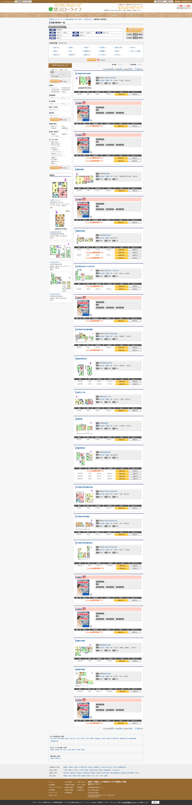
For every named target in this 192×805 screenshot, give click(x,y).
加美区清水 (114, 547)
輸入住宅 (54, 148)
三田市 (87, 738)
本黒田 (72, 55)
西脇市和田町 (80, 231)
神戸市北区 (53, 738)
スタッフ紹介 (81, 784)
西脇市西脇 (80, 169)
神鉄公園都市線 (114, 773)
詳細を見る (121, 94)
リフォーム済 (56, 146)
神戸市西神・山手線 (133, 773)
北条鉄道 (79, 773)
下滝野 (65, 770)
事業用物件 (69, 792)
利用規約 (52, 790)
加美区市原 (114, 491)
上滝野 (81, 770)
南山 (76, 770)
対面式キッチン (56, 154)
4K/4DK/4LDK (55, 92)
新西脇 (103, 51)
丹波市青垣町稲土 (55, 294)
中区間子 (113, 78)
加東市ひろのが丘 (55, 200)
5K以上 (64, 92)
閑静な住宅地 (56, 144)
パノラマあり (55, 136)
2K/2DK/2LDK (55, 90)
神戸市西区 (61, 738)
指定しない (54, 70)
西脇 (108, 173)
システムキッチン (57, 152)
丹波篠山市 (98, 738)
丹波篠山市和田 (54, 262)
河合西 (103, 47)
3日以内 (53, 128)
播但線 (93, 773)
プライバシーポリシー (56, 787)
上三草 (109, 396)
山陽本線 (98, 773)
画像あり (53, 134)
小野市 (82, 738)
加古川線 (101, 80)
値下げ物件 (55, 76)
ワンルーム (54, 88)
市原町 (109, 673)
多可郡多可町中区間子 (83, 73)
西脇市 (87, 51)
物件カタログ (53, 795)
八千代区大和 (115, 270)
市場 (86, 47)
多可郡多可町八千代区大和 (85, 266)
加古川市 (72, 738)
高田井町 (109, 363)
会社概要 (52, 784)
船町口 (87, 55)
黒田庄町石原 (93, 770)
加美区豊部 (114, 333)
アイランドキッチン (58, 155)
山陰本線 (123, 773)
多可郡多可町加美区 (83, 516)
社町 (133, 47)
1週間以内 (65, 128)
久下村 (103, 55)
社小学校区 (69, 782)
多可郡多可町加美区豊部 (84, 329)
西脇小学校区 (69, 787)
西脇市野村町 (80, 448)
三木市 (78, 738)
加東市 (105, 396)
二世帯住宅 (55, 150)
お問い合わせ (81, 782)
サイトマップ (53, 792)
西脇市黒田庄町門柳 (55, 232)
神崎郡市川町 (124, 738)
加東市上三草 (80, 392)
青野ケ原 (118, 47)
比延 (117, 51)
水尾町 (109, 645)
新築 (61, 70)
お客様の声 (81, 790)
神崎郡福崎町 (132, 738)
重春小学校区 (69, 790)
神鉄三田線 (105, 773)
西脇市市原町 (80, 669)
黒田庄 (56, 55)
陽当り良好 (55, 142)
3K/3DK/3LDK (66, 90)
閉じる (155, 802)
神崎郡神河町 (54, 741)
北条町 (106, 776)
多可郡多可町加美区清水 (84, 543)
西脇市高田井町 (81, 359)
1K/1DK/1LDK (66, 88)
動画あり (64, 134)
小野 (101, 776)
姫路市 (67, 738)
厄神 (71, 47)
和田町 (109, 235)
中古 (66, 70)
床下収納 (54, 159)
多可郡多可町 (107, 78)
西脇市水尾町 (80, 641)
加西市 (92, 738)
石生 (93, 776)
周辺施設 (80, 787)
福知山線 (72, 773)
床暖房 (54, 157)
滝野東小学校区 (70, 784)
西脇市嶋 (79, 419)
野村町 (109, 452)
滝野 (55, 51)
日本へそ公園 (135, 51)
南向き (54, 163)
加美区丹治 (114, 520)
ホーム (51, 782)
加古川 (56, 47)
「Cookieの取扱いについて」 (129, 802)
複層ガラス (55, 161)
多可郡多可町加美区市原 (84, 487)
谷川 (117, 55)
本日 (63, 126)
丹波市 (104, 738)
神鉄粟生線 (86, 773)
